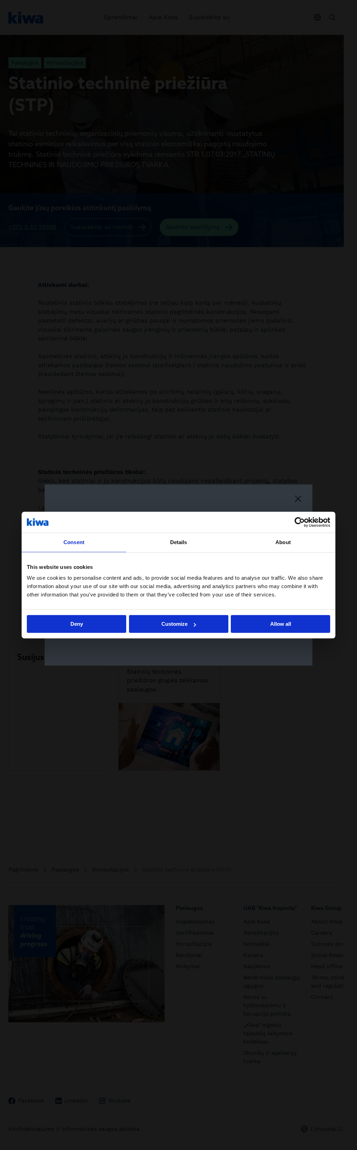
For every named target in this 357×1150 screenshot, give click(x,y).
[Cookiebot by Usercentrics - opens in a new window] (299, 522)
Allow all (280, 624)
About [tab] (283, 542)
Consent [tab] (73, 542)
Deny (76, 624)
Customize (174, 624)
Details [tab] (178, 542)
